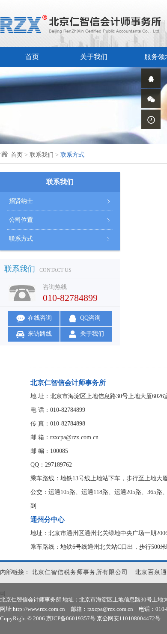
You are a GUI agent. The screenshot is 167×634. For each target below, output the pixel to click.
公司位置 (21, 220)
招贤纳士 (21, 201)
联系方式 (21, 238)
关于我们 (93, 56)
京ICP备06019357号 (70, 618)
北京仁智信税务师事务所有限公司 (80, 572)
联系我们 (42, 155)
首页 (32, 56)
